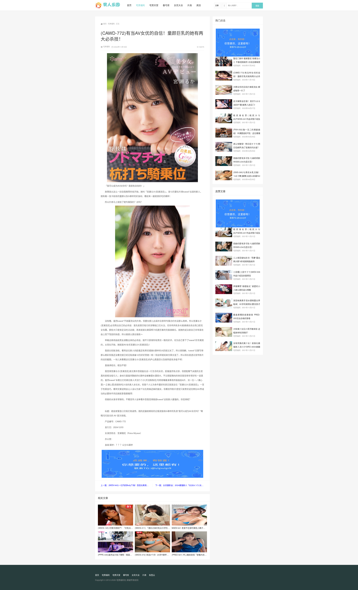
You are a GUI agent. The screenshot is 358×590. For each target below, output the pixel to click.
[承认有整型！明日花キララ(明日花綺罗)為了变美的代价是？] (223, 147)
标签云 (152, 575)
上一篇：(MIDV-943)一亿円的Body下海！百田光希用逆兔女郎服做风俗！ (126, 485)
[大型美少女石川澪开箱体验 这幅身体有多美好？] (223, 332)
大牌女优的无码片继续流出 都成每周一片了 (246, 88)
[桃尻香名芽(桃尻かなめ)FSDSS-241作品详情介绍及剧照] (223, 118)
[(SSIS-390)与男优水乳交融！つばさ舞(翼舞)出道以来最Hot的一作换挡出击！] (223, 175)
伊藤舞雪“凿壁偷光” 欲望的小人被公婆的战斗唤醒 (246, 288)
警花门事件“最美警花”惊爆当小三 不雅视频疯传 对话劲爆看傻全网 (246, 60)
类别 (198, 5)
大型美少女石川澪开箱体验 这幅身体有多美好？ (246, 330)
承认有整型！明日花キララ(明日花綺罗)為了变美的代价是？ (246, 145)
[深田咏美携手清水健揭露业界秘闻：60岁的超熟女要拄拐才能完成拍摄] (223, 303)
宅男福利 (140, 5)
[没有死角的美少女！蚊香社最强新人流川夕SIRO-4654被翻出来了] (223, 346)
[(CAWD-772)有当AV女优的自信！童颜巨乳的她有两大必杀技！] (223, 76)
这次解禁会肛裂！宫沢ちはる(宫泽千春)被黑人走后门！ (246, 103)
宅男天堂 (153, 5)
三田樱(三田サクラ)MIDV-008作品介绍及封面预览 (246, 274)
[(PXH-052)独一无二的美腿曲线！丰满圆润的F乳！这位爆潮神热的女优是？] (223, 132)
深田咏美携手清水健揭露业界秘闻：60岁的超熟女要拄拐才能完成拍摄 (246, 302)
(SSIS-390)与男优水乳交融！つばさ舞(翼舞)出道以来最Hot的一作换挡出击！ (246, 174)
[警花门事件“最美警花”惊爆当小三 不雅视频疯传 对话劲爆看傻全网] (223, 61)
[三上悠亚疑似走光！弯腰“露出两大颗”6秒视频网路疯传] (223, 261)
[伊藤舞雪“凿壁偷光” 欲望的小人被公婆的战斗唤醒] (223, 289)
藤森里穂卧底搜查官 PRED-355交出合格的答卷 (246, 316)
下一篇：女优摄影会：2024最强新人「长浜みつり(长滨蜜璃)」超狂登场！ (179, 485)
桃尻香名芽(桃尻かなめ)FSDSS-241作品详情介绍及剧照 (246, 117)
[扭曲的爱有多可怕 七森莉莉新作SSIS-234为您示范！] (223, 161)
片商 (189, 5)
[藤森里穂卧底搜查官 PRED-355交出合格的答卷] (223, 318)
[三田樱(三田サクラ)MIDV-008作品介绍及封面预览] (223, 275)
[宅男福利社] (110, 5)
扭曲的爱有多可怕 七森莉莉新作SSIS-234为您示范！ (246, 160)
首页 (129, 5)
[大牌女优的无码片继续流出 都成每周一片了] (223, 90)
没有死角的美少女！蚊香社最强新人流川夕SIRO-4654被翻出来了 (246, 345)
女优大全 (178, 5)
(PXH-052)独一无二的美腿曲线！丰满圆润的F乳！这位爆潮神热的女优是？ (246, 131)
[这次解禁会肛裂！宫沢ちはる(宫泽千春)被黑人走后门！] (223, 104)
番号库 (166, 5)
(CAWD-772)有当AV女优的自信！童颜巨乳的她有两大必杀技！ (246, 74)
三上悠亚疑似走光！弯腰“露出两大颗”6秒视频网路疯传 (246, 259)
